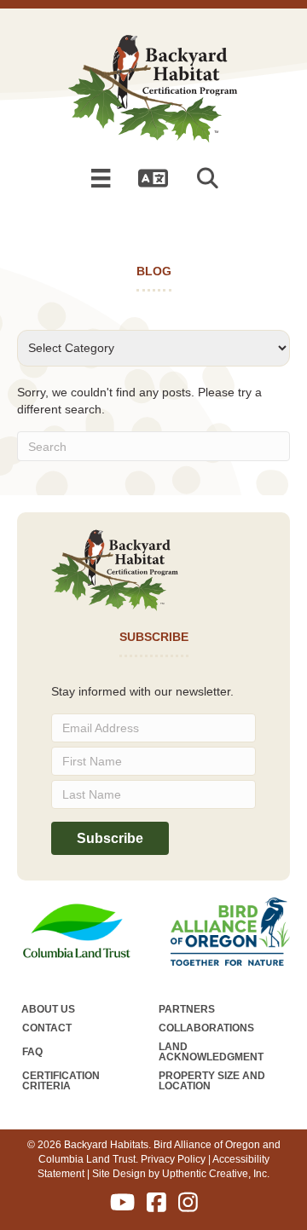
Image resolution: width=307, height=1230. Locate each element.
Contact (47, 1028)
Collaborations (206, 1028)
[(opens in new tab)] (76, 930)
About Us (48, 1009)
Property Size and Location (212, 1081)
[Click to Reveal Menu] (100, 178)
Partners (187, 1009)
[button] (211, 178)
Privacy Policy (173, 1159)
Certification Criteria (61, 1081)
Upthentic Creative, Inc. (215, 1174)
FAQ (32, 1052)
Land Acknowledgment (211, 1052)
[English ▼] (153, 178)
